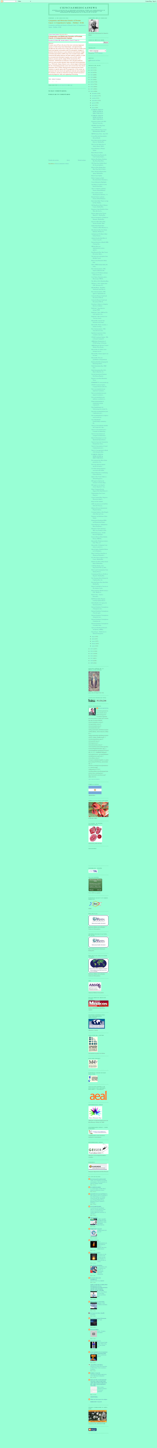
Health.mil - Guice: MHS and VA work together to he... (99, 313)
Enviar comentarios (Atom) (62, 163)
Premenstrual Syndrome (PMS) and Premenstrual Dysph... (98, 521)
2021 (91, 79)
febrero (94, 643)
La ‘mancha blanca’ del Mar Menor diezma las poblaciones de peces (98, 1189)
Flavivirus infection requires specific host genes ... (98, 465)
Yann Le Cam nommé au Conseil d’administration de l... (99, 447)
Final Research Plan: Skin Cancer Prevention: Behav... (99, 253)
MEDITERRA (94, 1397)
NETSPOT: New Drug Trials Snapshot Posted (98, 126)
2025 (91, 70)
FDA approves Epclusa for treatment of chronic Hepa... (98, 482)
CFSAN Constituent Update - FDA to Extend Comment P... (99, 338)
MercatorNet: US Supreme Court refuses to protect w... (99, 546)
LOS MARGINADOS (95, 1206)
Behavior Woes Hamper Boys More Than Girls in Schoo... (98, 168)
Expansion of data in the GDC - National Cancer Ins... (99, 122)
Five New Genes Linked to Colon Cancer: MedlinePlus (99, 558)
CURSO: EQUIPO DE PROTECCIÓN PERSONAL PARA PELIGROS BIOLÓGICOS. (101, 1222)
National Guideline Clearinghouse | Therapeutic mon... (99, 608)
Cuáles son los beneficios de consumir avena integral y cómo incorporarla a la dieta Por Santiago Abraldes (98, 1182)
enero (93, 646)
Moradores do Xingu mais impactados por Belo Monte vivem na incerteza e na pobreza (98, 1368)
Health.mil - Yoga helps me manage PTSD (98, 309)
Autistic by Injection (95, 1341)
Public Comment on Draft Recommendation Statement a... (99, 179)
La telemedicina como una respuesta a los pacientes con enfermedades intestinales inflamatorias (102, 1270)
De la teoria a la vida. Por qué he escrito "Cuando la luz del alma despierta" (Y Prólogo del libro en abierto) (101, 1257)
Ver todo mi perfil (94, 779)
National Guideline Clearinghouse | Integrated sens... (99, 616)
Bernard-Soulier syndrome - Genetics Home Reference (98, 197)
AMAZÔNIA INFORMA (96, 1365)
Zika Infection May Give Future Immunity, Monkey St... (99, 230)
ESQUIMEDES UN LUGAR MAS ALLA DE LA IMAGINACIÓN (98, 1352)
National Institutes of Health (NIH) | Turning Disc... (99, 243)
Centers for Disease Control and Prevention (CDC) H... (99, 296)
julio (93, 105)
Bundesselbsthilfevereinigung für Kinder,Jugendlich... (99, 362)
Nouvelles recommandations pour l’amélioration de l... (99, 412)
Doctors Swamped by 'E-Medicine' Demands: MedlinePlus (99, 218)
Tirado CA (76, 40)
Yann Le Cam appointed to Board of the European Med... (99, 451)
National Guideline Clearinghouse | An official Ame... (99, 624)
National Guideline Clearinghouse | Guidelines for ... (99, 620)
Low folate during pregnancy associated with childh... (98, 469)
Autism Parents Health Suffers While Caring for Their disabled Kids (102, 1344)
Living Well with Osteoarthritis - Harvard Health (99, 137)
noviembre (94, 96)
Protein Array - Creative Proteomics (97, 595)
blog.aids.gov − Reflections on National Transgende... (98, 632)
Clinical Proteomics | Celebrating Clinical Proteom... (99, 473)
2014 (91, 651)
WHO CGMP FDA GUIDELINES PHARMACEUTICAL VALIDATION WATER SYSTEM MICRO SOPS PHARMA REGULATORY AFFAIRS (98, 1287)
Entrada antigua (82, 160)
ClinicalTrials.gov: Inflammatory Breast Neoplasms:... (99, 525)
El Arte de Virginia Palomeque (98, 1318)
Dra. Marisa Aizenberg (96, 1265)
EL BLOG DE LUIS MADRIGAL (95, 1278)
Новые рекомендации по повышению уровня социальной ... (97, 403)
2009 (91, 663)
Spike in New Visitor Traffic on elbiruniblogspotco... (98, 477)
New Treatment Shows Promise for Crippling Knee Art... (99, 579)
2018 (91, 86)
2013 (91, 653)
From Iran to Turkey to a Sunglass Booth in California (99, 305)
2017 (91, 89)
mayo (93, 636)
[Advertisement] (62, 146)
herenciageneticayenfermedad (98, 1179)
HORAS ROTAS (94, 1240)
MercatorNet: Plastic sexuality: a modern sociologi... (99, 325)
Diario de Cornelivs (95, 1253)
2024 (91, 72)
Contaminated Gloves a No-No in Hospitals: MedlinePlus (99, 575)
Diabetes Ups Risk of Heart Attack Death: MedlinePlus (99, 562)
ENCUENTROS (94, 1329)
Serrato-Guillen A (65, 40)
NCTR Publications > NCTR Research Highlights (98, 533)
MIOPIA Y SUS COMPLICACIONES (102, 1303)
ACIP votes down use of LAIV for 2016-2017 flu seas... (99, 504)
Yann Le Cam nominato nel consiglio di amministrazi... (98, 434)
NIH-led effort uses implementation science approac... (97, 248)
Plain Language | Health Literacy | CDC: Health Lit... (99, 591)
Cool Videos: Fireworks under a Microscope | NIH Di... (99, 278)
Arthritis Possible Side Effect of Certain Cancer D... (99, 239)
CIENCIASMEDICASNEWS (78, 7)
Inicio (68, 160)
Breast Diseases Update (97, 152)
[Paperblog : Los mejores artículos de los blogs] (92, 872)
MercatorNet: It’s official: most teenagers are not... (98, 350)
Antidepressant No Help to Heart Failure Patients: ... (99, 235)
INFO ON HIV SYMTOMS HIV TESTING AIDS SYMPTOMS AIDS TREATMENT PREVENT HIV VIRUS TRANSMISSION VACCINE (98, 1382)
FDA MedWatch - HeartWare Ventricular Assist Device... (98, 288)
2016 (91, 91)
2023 (91, 75)
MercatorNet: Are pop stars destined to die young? (98, 321)
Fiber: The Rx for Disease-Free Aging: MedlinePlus (98, 172)
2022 (91, 77)
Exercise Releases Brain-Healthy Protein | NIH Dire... (99, 537)
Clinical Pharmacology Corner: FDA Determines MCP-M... (99, 130)
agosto (93, 103)
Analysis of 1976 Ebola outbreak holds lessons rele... (99, 273)
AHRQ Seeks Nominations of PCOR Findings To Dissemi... (99, 342)
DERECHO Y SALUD (96, 1229)
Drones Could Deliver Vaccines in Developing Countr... (99, 587)
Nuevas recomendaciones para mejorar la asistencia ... (98, 394)
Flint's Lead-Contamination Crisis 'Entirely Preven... (99, 570)
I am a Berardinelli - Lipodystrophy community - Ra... (99, 421)
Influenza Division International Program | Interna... (99, 509)
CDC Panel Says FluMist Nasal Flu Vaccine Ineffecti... (99, 164)
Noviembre (92, 1314)
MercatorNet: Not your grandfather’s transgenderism (99, 358)
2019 (91, 84)
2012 (91, 656)
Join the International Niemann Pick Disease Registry (99, 375)
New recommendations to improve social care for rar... (99, 416)
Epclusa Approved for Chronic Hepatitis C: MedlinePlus (98, 214)
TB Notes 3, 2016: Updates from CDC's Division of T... (99, 284)
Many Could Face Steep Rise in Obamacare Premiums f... (99, 554)
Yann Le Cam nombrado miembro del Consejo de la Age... (99, 426)
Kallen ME (57, 40)
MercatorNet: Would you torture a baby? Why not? (99, 542)
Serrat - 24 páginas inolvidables (101, 1331)
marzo (93, 641)
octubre (94, 98)
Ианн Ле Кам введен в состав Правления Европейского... (98, 438)
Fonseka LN (52, 40)
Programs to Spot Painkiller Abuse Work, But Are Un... (99, 210)
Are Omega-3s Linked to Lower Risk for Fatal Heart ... (99, 185)
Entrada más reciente (54, 160)
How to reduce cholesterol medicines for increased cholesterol (102, 1389)
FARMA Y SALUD (95, 1373)
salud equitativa (103, 708)
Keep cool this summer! (97, 501)
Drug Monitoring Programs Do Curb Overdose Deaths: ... (98, 156)
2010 (91, 660)
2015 (91, 649)
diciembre (94, 93)
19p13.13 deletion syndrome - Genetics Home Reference (98, 189)
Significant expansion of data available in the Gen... (98, 334)
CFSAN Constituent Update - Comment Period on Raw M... (99, 385)
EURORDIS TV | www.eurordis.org (99, 382)
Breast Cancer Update (96, 175)
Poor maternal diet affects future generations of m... (99, 461)
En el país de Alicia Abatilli (97, 1313)
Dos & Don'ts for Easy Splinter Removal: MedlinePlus (98, 141)
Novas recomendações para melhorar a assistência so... (98, 398)
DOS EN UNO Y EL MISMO (97, 1281)
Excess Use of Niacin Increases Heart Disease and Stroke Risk (102, 1294)
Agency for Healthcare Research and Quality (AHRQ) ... (99, 628)
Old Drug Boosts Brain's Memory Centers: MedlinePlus (99, 206)
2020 (91, 82)
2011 (91, 658)
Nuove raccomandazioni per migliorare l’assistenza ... (98, 390)
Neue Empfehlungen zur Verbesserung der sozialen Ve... (99, 408)
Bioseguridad (93, 1217)
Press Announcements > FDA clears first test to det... (98, 329)
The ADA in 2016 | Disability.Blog (99, 281)
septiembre (94, 100)
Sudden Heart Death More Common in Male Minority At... (99, 226)
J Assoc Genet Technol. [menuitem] (54, 34)
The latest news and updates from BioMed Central (99, 257)
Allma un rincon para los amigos (98, 1399)
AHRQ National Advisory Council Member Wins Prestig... (99, 346)
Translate (100, 53)
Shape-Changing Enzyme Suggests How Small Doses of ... (99, 490)
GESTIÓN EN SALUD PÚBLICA (98, 1194)
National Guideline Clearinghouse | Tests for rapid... (99, 612)
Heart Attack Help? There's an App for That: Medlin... (99, 202)
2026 (91, 68)
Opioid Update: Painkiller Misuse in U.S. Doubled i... (99, 550)
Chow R (72, 40)
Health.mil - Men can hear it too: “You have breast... (99, 317)
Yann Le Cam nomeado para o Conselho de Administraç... (98, 430)
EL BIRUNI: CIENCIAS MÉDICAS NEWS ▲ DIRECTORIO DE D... (97, 111)
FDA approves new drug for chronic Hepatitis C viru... (98, 486)
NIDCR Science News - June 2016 (99, 134)
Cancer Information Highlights (98, 182)
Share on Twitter (53, 81)
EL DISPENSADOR (95, 1187)
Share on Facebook (49, 81)
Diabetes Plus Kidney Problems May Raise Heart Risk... (99, 160)
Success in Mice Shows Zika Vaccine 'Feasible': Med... (98, 222)
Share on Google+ (56, 81)
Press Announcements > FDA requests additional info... (98, 269)
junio (93, 107)
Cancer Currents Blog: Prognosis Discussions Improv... (99, 498)
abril (93, 639)
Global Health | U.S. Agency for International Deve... (99, 603)
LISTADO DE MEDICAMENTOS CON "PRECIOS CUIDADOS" (98, 1375)
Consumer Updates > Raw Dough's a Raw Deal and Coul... (99, 513)
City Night (99, 1319)
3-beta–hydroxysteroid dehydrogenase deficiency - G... (99, 193)
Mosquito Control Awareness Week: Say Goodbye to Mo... (99, 529)
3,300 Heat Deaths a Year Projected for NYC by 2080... (99, 566)
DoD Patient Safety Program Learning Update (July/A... (98, 599)
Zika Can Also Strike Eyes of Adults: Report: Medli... (98, 145)
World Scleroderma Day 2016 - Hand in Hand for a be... (98, 371)
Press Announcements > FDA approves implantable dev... (98, 292)
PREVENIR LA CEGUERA (97, 1302)
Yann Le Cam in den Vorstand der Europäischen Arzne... (99, 443)
